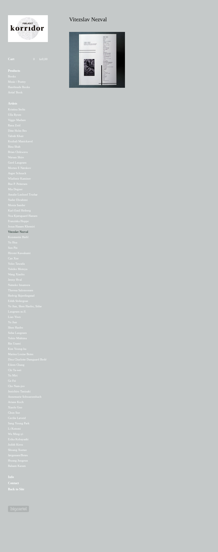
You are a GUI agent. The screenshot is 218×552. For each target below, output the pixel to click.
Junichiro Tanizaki (19, 391)
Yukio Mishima (17, 338)
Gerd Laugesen (17, 162)
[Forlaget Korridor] (28, 29)
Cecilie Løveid (17, 418)
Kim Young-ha (17, 348)
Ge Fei (12, 380)
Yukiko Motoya (17, 269)
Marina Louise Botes (20, 354)
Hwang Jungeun (18, 460)
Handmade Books (19, 87)
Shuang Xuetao (17, 449)
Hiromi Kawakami (19, 253)
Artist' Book (15, 92)
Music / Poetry (17, 81)
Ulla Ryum (14, 114)
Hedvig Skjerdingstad (21, 295)
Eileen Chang (16, 364)
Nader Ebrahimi (18, 199)
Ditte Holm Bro (17, 130)
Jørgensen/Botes (18, 455)
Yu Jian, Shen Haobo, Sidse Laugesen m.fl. (25, 309)
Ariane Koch (16, 402)
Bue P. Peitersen (17, 183)
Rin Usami (14, 343)
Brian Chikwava (18, 151)
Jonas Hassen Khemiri (21, 226)
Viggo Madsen (17, 120)
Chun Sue (14, 412)
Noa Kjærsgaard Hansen (22, 215)
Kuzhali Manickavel (20, 141)
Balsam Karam (17, 465)
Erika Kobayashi (18, 439)
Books (12, 76)
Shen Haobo (15, 327)
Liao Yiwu (14, 316)
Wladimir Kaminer (19, 178)
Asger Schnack (17, 173)
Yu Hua (12, 242)
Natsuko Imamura (19, 285)
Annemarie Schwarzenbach (24, 396)
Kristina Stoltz (16, 109)
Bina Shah (14, 146)
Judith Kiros (15, 444)
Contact (13, 483)
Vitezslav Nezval (18, 231)
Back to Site (16, 489)
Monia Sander (16, 205)
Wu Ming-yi (15, 433)
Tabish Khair (16, 136)
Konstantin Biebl (18, 237)
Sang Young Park (19, 423)
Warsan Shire (16, 157)
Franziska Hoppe (18, 221)
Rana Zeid (14, 125)
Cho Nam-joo (16, 386)
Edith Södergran (18, 300)
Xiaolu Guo (15, 407)
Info (11, 477)
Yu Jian (12, 322)
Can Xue (13, 258)
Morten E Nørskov (19, 167)
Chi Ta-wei (14, 370)
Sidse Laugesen (17, 332)
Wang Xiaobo (16, 274)
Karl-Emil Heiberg (19, 210)
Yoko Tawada (16, 263)
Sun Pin (13, 247)
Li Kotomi (14, 428)
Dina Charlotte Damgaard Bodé (27, 359)
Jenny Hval (15, 279)
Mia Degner (15, 189)
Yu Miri (13, 375)
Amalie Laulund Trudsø (22, 194)
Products (14, 71)
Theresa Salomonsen (20, 290)
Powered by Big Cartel (18, 509)
